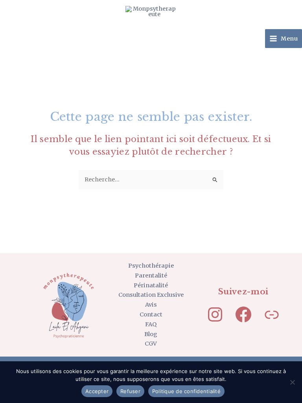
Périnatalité (151, 285)
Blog (150, 334)
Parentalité (151, 275)
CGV (151, 343)
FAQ (151, 324)
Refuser (130, 391)
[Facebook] (243, 314)
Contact (151, 314)
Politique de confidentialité (186, 391)
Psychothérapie (151, 265)
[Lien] (271, 314)
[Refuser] (292, 382)
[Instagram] (215, 314)
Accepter (97, 391)
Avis (151, 304)
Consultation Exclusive (151, 294)
